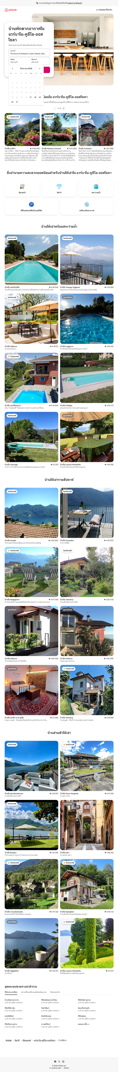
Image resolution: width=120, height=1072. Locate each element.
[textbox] (18, 62)
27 (31, 97)
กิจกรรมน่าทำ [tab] (55, 992)
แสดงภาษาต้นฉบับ (75, 3)
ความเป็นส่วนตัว (55, 1068)
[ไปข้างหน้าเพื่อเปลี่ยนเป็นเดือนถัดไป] (39, 68)
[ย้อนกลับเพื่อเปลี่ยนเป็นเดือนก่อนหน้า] (12, 68)
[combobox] (29, 53)
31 (17, 102)
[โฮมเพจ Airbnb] (11, 9)
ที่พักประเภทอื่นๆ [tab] (11, 992)
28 (35, 97)
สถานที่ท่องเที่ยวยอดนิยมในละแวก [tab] (34, 992)
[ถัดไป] (63, 108)
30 (12, 102)
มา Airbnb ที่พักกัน (104, 10)
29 (40, 97)
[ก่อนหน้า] (55, 108)
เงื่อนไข (66, 1068)
